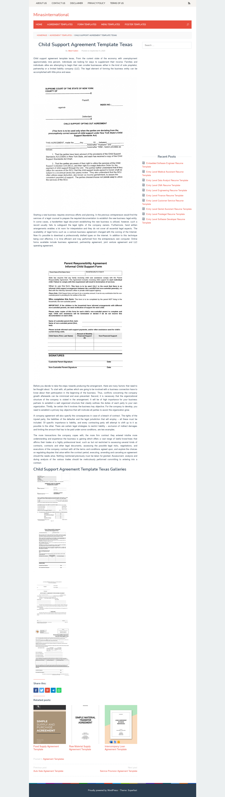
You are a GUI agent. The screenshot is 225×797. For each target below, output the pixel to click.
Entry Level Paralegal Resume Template (165, 214)
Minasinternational (51, 15)
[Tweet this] (41, 690)
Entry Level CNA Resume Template (163, 185)
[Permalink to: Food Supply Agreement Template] (49, 724)
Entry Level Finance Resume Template (164, 195)
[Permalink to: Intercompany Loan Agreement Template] (121, 724)
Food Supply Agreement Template (46, 748)
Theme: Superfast (128, 790)
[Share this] (35, 690)
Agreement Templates (53, 758)
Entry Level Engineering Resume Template (166, 190)
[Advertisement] (167, 101)
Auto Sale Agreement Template (48, 769)
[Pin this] (47, 690)
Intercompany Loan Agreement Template (116, 748)
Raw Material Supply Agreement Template (80, 748)
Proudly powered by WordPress (103, 790)
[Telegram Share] (53, 690)
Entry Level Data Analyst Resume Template (167, 180)
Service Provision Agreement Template (118, 769)
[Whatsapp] (58, 690)
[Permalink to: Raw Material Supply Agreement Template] (85, 724)
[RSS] (189, 3)
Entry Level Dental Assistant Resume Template (169, 208)
